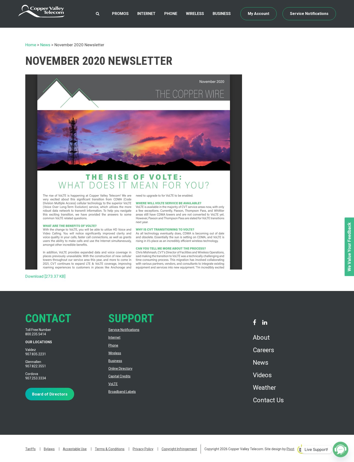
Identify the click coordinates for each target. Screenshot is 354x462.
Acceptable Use (75, 449)
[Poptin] (340, 449)
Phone (170, 13)
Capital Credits (119, 376)
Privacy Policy (143, 449)
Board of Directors (49, 394)
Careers (263, 350)
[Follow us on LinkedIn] (265, 322)
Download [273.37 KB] (45, 276)
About (261, 337)
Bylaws (49, 449)
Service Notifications (309, 13)
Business (222, 13)
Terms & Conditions (110, 449)
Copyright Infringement (179, 449)
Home (30, 44)
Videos (262, 375)
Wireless (195, 13)
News (45, 44)
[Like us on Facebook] (254, 322)
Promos (120, 13)
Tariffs (30, 449)
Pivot (290, 449)
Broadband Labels (122, 392)
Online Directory (120, 368)
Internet (146, 13)
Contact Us (268, 400)
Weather (264, 387)
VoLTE (113, 384)
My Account (258, 13)
